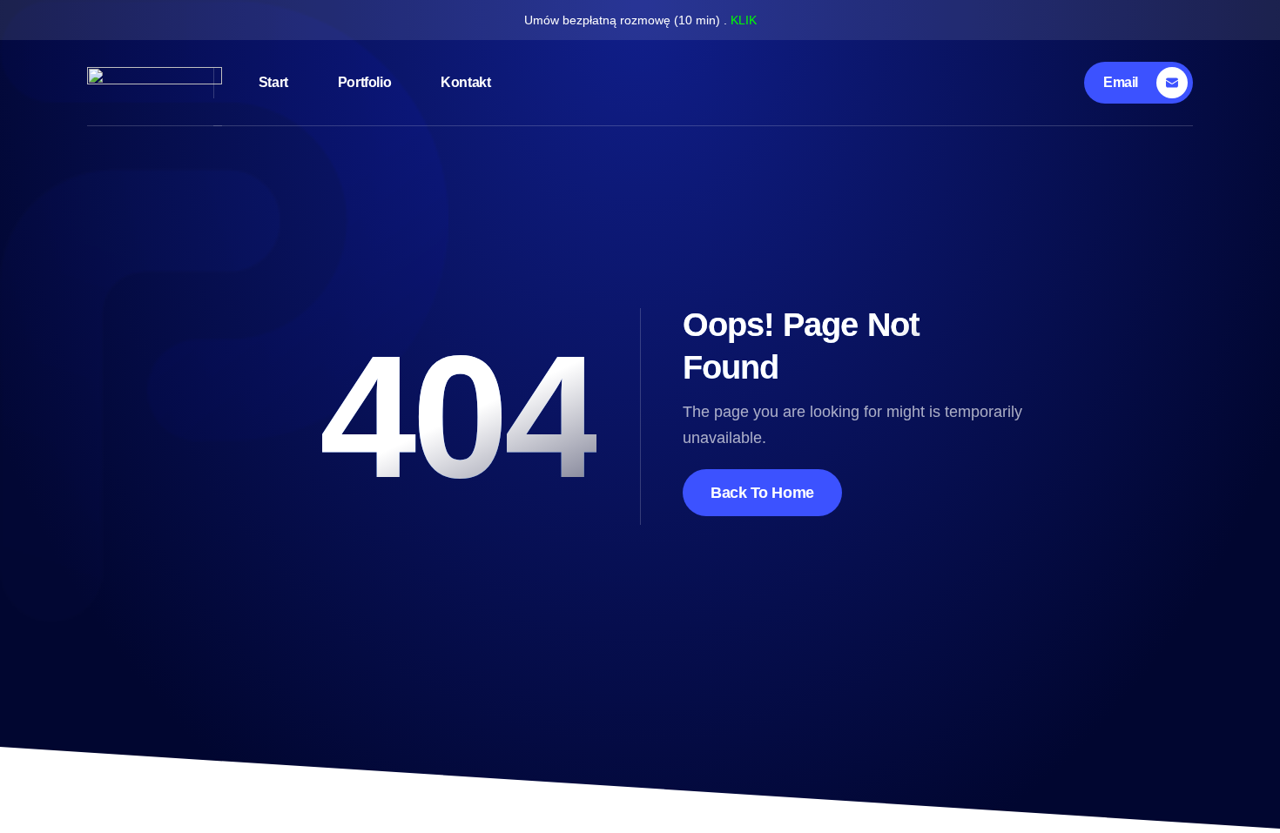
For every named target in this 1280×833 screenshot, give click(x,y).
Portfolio (364, 82)
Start (273, 82)
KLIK (744, 20)
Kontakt (465, 82)
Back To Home (762, 492)
